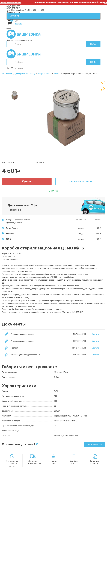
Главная (8, 74)
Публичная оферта (15, 506)
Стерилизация (44, 74)
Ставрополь (92, 559)
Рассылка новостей (15, 544)
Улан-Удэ (44, 563)
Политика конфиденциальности (21, 502)
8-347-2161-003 (13, 6)
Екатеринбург (53, 557)
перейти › (39, 492)
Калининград (87, 561)
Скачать (95, 334)
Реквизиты (11, 500)
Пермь (20, 557)
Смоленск (11, 559)
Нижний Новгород (78, 557)
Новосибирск (65, 559)
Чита (70, 561)
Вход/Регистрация (15, 68)
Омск (48, 561)
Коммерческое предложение (19, 40)
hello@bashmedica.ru (16, 10)
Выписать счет (13, 12)
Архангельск (70, 555)
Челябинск (11, 561)
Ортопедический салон (17, 522)
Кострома (64, 557)
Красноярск (40, 561)
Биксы (56, 74)
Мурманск (11, 557)
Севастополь (29, 557)
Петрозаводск (93, 557)
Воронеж (81, 555)
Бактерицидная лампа (16, 518)
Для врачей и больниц (25, 74)
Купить (27, 181)
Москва (10, 563)
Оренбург (18, 563)
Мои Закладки (13, 542)
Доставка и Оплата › (16, 490)
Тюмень (63, 561)
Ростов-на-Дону (79, 559)
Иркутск (43, 559)
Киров (89, 555)
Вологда (77, 561)
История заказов (14, 541)
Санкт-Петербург (31, 563)
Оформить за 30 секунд (80, 181)
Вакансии (11, 508)
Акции (9, 530)
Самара (55, 561)
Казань (31, 561)
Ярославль (54, 563)
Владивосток (33, 559)
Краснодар (53, 559)
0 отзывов (39, 162)
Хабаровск (21, 559)
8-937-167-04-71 (14, 8)
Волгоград (21, 561)
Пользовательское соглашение (21, 504)
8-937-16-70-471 (14, 484)
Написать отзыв (94, 444)
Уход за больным (14, 520)
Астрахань (41, 557)
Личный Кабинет (14, 539)
